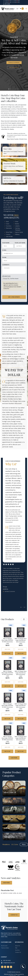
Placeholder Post (7, 896)
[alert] (14, 286)
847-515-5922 (7, 4)
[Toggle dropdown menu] (24, 625)
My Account (4, 952)
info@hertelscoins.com (9, 969)
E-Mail (4, 250)
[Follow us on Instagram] (5, 973)
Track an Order (5, 954)
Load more (14, 764)
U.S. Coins (14, 851)
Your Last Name (20, 243)
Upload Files (6, 276)
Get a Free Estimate (14, 303)
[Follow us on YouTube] (8, 973)
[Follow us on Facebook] (2, 973)
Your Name (5, 243)
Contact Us (14, 921)
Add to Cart (7, 659)
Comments (5, 265)
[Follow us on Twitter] (11, 973)
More (24, 851)
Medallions (6, 851)
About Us (17, 952)
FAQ (16, 954)
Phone (4, 257)
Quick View (7, 655)
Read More (6, 888)
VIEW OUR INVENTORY (14, 67)
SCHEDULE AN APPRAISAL (14, 62)
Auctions (17, 956)
